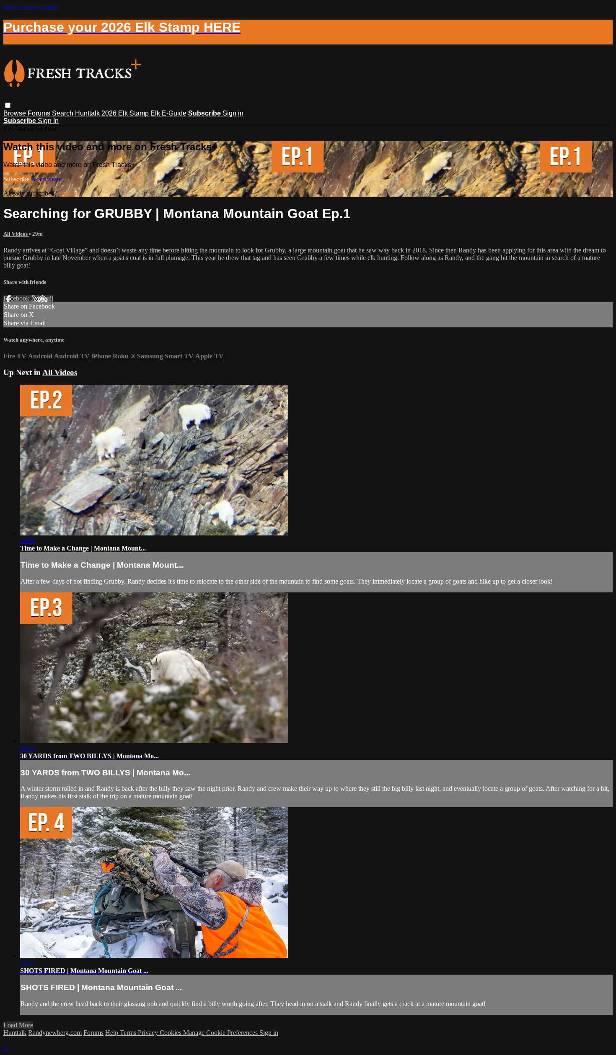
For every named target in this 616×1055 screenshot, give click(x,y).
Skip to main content (30, 6)
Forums (40, 113)
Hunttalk (87, 113)
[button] (7, 105)
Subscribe (17, 179)
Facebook (17, 298)
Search (63, 113)
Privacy (149, 1032)
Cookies (171, 1032)
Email (45, 298)
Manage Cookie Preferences (221, 1032)
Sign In (48, 120)
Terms (129, 1032)
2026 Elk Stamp (125, 113)
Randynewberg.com (55, 1032)
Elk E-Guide (168, 113)
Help (112, 1032)
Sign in (233, 113)
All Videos (16, 234)
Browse (15, 113)
